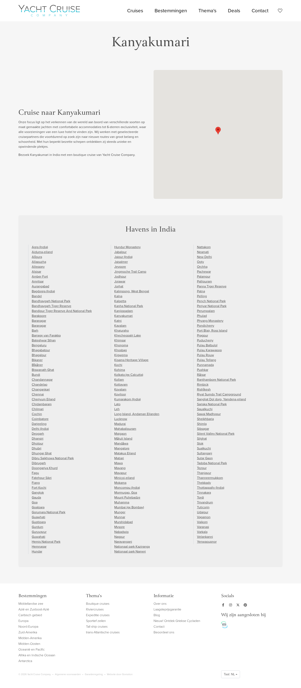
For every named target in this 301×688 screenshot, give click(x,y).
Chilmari (38, 409)
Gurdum (37, 527)
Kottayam (121, 384)
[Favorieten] (280, 11)
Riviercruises (95, 609)
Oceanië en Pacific (31, 649)
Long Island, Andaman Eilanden (136, 414)
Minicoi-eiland (124, 477)
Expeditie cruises (98, 615)
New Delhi (204, 256)
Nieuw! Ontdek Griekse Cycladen (177, 620)
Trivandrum (205, 502)
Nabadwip (121, 531)
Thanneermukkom (210, 477)
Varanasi (203, 527)
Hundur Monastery (127, 247)
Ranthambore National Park (216, 379)
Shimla (202, 423)
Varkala (202, 531)
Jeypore (120, 266)
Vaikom (202, 522)
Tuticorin (203, 507)
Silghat (202, 438)
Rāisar (201, 374)
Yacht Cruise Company (49, 10)
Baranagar (39, 320)
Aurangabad (40, 286)
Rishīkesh (204, 389)
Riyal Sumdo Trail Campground (219, 394)
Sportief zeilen (96, 620)
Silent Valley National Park (215, 433)
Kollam (119, 379)
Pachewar (204, 271)
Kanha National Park (128, 306)
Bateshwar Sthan (44, 340)
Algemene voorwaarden (68, 674)
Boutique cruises (97, 603)
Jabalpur (120, 252)
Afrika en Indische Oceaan (36, 655)
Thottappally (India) (210, 487)
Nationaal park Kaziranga (132, 546)
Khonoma (121, 345)
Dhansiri (37, 438)
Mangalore (121, 448)
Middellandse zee (30, 603)
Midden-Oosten (29, 643)
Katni (118, 320)
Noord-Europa (28, 626)
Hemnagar (39, 546)
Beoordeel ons (164, 632)
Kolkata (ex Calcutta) (128, 374)
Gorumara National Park (48, 512)
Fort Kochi (39, 487)
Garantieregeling (94, 674)
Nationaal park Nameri (130, 551)
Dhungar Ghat (42, 453)
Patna (201, 291)
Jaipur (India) (123, 256)
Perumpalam (206, 311)
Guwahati (38, 536)
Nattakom (204, 247)
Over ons (160, 603)
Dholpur (37, 443)
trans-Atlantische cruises (103, 632)
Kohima (119, 369)
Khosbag (120, 350)
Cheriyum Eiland (43, 399)
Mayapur (120, 473)
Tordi (200, 497)
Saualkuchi (205, 409)
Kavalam (120, 325)
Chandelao (39, 384)
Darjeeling (39, 423)
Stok (200, 443)
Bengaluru (39, 345)
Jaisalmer (121, 261)
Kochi (118, 365)
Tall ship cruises (97, 626)
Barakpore (39, 315)
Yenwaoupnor (207, 541)
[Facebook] (224, 604)
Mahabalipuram (125, 428)
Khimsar (120, 340)
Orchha (202, 266)
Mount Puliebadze (127, 497)
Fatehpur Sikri (42, 477)
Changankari (41, 389)
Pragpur (202, 335)
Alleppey (38, 266)
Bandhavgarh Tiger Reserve (51, 306)
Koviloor (120, 394)
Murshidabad (123, 522)
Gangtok (38, 492)
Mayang (120, 468)
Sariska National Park (212, 404)
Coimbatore (40, 419)
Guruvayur (39, 531)
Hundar (37, 551)
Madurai (120, 423)
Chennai (38, 394)
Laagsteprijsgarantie (167, 609)
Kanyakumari (123, 315)
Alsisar (36, 271)
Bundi (36, 374)
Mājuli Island (123, 438)
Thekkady (204, 482)
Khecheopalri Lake (127, 335)
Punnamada (205, 365)
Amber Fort (40, 276)
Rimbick (202, 384)
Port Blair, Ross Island (212, 330)
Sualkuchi (204, 448)
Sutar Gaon (205, 458)
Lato (117, 404)
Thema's (207, 10)
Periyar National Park (211, 306)
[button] (218, 130)
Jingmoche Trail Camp (130, 271)
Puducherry (205, 340)
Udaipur (202, 512)
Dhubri (36, 448)
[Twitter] (239, 604)
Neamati (203, 252)
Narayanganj (123, 541)
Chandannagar (42, 379)
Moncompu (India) (127, 487)
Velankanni (205, 536)
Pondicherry (205, 325)
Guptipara (39, 522)
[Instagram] (231, 604)
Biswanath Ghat (43, 369)
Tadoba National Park (212, 463)
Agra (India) (40, 247)
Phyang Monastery (210, 320)
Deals (234, 10)
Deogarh (38, 433)
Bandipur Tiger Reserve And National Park (62, 311)
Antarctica (25, 661)
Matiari (119, 458)
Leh (117, 409)
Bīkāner (37, 365)
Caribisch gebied (30, 615)
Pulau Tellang (206, 360)
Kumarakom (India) (127, 399)
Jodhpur (120, 276)
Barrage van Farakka (46, 335)
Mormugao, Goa (125, 492)
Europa (23, 620)
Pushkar (202, 369)
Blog (157, 615)
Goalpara (38, 507)
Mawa (118, 463)
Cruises (135, 10)
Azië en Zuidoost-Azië (33, 609)
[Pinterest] (246, 604)
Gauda (36, 497)
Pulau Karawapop (209, 350)
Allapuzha (39, 261)
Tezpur (202, 468)
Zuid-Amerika (27, 632)
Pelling (202, 296)
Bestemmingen (171, 10)
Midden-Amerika (30, 638)
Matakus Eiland (125, 453)
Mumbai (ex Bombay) (129, 507)
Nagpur (119, 536)
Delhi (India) (40, 428)
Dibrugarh (39, 463)
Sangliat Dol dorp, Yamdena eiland (221, 399)
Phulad (202, 315)
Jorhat (118, 286)
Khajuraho (121, 330)
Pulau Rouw (205, 355)
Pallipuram (204, 281)
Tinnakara (204, 492)
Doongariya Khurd (45, 468)
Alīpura (37, 256)
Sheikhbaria (205, 419)
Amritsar (38, 281)
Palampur (203, 276)
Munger (119, 512)
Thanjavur (204, 473)
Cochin (37, 414)
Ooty (200, 261)
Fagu (35, 473)
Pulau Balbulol (207, 345)
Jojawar (119, 281)
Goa (34, 502)
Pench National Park (211, 301)
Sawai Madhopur (209, 414)
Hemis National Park (46, 541)
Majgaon (120, 433)
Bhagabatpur (41, 350)
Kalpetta (120, 301)
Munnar (119, 517)
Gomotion (127, 674)
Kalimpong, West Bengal (131, 291)
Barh (35, 330)
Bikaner (37, 360)
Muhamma (121, 502)
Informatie (164, 596)
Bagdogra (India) (43, 291)
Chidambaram (42, 404)
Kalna (118, 296)
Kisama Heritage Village (131, 360)
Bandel (37, 296)
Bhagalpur (39, 355)
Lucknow (120, 419)
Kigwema (121, 355)
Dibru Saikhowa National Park (53, 458)
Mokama (120, 482)
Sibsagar (203, 428)
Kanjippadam (123, 311)
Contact (260, 10)
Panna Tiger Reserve (211, 286)
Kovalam (120, 389)
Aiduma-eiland (42, 252)
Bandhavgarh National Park (51, 301)
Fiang (36, 482)
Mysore (119, 527)
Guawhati (38, 517)
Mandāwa (121, 443)
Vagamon (203, 517)
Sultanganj (204, 453)
